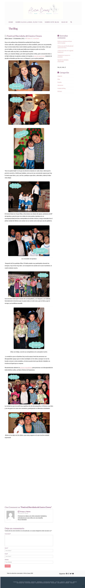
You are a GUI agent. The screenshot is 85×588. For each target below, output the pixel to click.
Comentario (8, 533)
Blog (59, 79)
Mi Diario (28, 38)
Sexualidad (53, 582)
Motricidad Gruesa (29, 582)
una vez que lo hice (39, 56)
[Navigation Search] (71, 22)
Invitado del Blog (61, 88)
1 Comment (35, 38)
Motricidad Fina (20, 582)
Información (60, 85)
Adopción (60, 76)
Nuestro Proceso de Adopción (43, 582)
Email (6, 553)
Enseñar (60, 82)
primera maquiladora (26, 367)
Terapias (72, 582)
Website (7, 559)
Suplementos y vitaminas (63, 582)
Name (6, 548)
